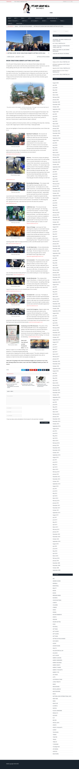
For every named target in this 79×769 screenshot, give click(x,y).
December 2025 (56, 102)
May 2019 (55, 291)
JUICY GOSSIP (56, 655)
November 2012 (56, 479)
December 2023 (56, 159)
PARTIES (55, 708)
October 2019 (56, 279)
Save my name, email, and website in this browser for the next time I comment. (25, 419)
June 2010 (55, 548)
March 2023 (55, 181)
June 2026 (55, 87)
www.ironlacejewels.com (18, 274)
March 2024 (55, 152)
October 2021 (56, 222)
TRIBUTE (10, 23)
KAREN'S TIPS (56, 672)
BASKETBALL (56, 585)
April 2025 (55, 121)
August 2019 (56, 284)
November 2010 (56, 536)
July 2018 (55, 315)
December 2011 (56, 505)
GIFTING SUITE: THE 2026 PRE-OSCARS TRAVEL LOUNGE (28, 385)
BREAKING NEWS (57, 595)
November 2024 (56, 133)
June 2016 (55, 375)
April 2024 (55, 150)
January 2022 (56, 215)
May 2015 (55, 407)
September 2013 (56, 455)
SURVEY (54, 730)
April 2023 (55, 179)
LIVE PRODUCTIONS (57, 679)
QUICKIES (55, 715)
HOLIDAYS (55, 653)
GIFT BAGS (55, 629)
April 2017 (55, 351)
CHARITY (55, 602)
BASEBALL (55, 583)
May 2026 (55, 90)
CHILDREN (55, 605)
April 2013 (55, 467)
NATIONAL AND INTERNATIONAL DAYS (62, 696)
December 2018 (56, 303)
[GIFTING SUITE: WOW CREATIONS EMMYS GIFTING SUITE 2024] (28, 50)
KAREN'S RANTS (56, 665)
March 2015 (55, 411)
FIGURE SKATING (57, 621)
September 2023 (56, 167)
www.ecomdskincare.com (32, 223)
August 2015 (56, 399)
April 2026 (55, 92)
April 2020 (55, 265)
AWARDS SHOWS (57, 581)
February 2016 (56, 385)
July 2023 (55, 171)
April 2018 (55, 323)
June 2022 (55, 203)
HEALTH (55, 648)
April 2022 (55, 207)
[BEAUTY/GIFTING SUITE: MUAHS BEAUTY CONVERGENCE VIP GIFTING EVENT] (12, 379)
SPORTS (44, 21)
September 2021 (56, 224)
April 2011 (55, 524)
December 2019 (56, 275)
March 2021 (55, 239)
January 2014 (56, 445)
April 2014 (55, 438)
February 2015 (56, 414)
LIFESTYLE (24, 21)
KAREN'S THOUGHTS (58, 670)
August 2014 (56, 428)
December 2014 (56, 419)
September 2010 (56, 541)
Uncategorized (56, 746)
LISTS (54, 677)
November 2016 (56, 363)
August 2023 (56, 169)
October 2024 (56, 135)
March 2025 (55, 123)
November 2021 (56, 219)
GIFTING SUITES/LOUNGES (43, 56)
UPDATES (55, 751)
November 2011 (56, 507)
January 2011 (56, 531)
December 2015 (56, 390)
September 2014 (56, 426)
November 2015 (56, 392)
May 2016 (55, 378)
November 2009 (56, 565)
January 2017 (56, 359)
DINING (54, 612)
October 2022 (56, 193)
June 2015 (55, 404)
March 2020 (55, 267)
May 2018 (55, 320)
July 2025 (55, 114)
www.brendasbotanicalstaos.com (13, 291)
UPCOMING (55, 749)
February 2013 (56, 471)
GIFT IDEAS (55, 636)
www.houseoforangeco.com (14, 243)
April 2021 (55, 236)
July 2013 (55, 459)
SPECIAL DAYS (56, 722)
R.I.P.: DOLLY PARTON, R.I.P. (21, 1)
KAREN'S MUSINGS (57, 662)
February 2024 (56, 155)
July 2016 (55, 373)
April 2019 (55, 294)
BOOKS (54, 590)
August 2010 (56, 543)
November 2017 (56, 335)
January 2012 (56, 503)
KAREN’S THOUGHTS (13, 21)
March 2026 (55, 95)
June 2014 (55, 433)
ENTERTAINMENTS (57, 614)
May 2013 (55, 464)
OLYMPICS (55, 706)
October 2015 (56, 395)
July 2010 (55, 546)
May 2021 (55, 234)
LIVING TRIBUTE (56, 682)
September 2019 (56, 282)
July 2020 (55, 258)
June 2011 (55, 519)
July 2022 (55, 200)
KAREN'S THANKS (57, 667)
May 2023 (55, 176)
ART (54, 578)
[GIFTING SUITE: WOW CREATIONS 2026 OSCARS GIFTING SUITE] (43, 379)
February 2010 (56, 558)
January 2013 (56, 474)
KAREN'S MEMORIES (57, 660)
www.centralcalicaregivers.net (36, 322)
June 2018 (55, 318)
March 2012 (55, 498)
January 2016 (56, 387)
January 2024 (56, 157)
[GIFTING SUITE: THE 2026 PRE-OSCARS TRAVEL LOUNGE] (28, 379)
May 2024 (55, 147)
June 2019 (55, 289)
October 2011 (56, 510)
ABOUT (9, 18)
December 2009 (56, 563)
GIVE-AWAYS (56, 641)
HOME (51, 12)
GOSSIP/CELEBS (39, 18)
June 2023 (55, 174)
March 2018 (55, 325)
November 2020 (56, 248)
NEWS (54, 701)
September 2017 (56, 339)
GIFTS (29, 18)
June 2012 (55, 491)
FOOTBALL (55, 626)
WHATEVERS (19, 23)
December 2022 (56, 188)
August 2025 (56, 111)
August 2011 (56, 515)
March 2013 (55, 469)
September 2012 (56, 483)
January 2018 (56, 330)
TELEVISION (53, 21)
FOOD (22, 18)
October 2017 (56, 337)
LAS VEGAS (55, 674)
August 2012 (56, 486)
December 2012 (56, 476)
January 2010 (56, 560)
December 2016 (56, 361)
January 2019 (56, 301)
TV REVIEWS (55, 744)
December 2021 (56, 217)
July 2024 (55, 143)
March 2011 (55, 527)
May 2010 (55, 551)
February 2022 (56, 212)
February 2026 (56, 97)
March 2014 (55, 440)
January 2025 (56, 128)
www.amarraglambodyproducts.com (35, 256)
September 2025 (56, 109)
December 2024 (56, 131)
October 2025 (56, 107)
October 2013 (56, 452)
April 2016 (55, 380)
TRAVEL (62, 21)
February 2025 (56, 126)
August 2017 (56, 342)
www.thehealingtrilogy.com (34, 336)
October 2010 (56, 539)
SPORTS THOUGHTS (57, 727)
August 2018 (56, 313)
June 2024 (55, 145)
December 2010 (56, 534)
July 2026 (55, 85)
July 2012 (55, 488)
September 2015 (56, 397)
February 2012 (56, 500)
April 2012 (55, 495)
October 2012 (56, 481)
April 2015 (55, 409)
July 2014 (55, 431)
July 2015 (55, 402)
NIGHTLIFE (55, 703)
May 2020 (55, 263)
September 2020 (56, 253)
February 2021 (56, 241)
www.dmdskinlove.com (11, 203)
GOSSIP (54, 643)
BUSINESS (55, 597)
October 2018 (56, 308)
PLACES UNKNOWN (57, 710)
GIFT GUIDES (56, 631)
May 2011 (55, 522)
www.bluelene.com (10, 179)
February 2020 (56, 270)
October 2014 (56, 423)
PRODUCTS (55, 713)
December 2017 (56, 332)
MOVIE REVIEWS (56, 691)
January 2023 (56, 186)
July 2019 (55, 287)
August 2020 (56, 255)
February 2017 (56, 356)
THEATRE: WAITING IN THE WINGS (61, 53)
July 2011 (55, 517)
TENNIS (54, 734)
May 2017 (55, 349)
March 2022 (55, 210)
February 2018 (56, 327)
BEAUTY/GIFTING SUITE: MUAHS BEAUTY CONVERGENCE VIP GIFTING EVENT (13, 386)
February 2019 (56, 299)
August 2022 (56, 198)
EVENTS (54, 617)
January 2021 (56, 243)
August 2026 (56, 83)
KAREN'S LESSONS (57, 658)
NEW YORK (55, 698)
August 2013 (56, 457)
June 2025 (55, 116)
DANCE (54, 609)
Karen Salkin (10, 56)
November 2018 (56, 306)
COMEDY (55, 607)
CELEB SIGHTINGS (57, 600)
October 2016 (56, 366)
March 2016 (55, 383)
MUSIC (54, 694)
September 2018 (56, 311)
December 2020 (56, 246)
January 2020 (56, 272)
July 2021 (55, 229)
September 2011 (56, 512)
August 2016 (56, 371)
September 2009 (56, 570)
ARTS (15, 18)
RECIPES (55, 720)
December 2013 (56, 447)
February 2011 (56, 529)
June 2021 (55, 231)
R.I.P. (54, 718)
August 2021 (56, 227)
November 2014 (56, 421)
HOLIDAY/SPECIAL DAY (52, 18)
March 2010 (55, 555)
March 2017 (55, 354)
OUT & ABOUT (34, 21)
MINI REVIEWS (56, 686)
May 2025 (55, 119)
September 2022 (56, 195)
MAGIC (54, 684)
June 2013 (55, 462)
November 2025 (56, 104)
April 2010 (55, 553)
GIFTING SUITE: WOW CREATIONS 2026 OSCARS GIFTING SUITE (42, 385)
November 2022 (56, 191)
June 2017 (55, 347)
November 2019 (56, 277)
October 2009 (56, 568)
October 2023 (56, 164)
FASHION (55, 619)
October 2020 (56, 251)
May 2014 (55, 435)
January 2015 (56, 416)
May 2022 (55, 205)
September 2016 (56, 368)
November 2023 (56, 162)
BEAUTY (55, 588)
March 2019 (55, 296)
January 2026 (56, 99)
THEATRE (55, 737)
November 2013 (56, 450)
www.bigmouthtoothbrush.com (13, 154)
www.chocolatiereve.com (32, 305)
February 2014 (56, 443)
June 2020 (55, 260)
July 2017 (55, 344)
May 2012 (55, 493)
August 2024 (56, 140)
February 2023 (56, 183)
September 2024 (56, 138)
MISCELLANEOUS (57, 689)
